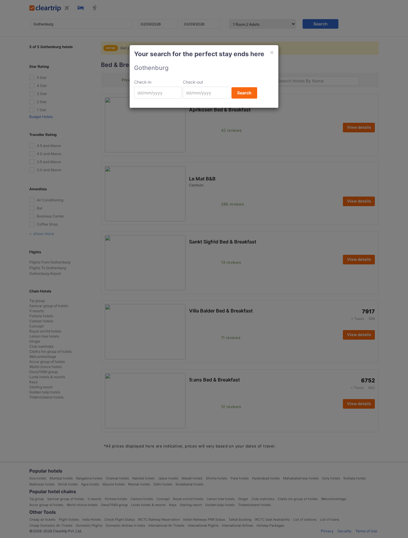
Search (244, 92)
